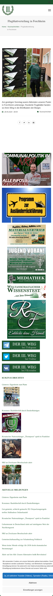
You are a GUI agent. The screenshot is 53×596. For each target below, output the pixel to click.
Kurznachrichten (45, 112)
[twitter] (24, 122)
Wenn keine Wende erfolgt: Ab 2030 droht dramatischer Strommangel (24, 547)
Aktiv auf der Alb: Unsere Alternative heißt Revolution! (24, 554)
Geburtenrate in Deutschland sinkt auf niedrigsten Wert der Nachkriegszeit (25, 526)
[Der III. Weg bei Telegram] (26, 345)
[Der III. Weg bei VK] (26, 368)
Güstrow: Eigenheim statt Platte (14, 497)
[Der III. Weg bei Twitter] (26, 356)
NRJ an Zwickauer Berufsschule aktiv (17, 533)
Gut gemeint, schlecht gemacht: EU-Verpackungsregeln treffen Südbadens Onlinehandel (24, 510)
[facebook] (19, 122)
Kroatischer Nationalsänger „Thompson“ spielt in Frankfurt (26, 518)
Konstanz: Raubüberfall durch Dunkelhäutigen (20, 503)
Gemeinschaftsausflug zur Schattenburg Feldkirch (22, 539)
